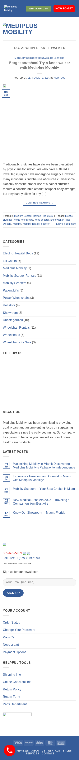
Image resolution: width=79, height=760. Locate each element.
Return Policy (12, 689)
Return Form (11, 696)
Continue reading (39, 202)
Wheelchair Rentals (16, 327)
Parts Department (15, 704)
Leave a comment (66, 223)
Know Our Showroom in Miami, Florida (39, 512)
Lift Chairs (10, 260)
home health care (23, 219)
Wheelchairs (11, 334)
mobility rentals (31, 223)
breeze (69, 215)
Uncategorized (13, 320)
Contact (48, 753)
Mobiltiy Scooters (14, 283)
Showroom (10, 312)
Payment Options (14, 652)
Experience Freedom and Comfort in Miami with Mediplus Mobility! (42, 478)
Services (32, 753)
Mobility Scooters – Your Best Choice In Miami (44, 488)
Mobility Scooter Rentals (32, 58)
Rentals (54, 750)
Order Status (11, 622)
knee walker (56, 219)
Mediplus (59, 78)
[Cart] (74, 29)
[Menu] (59, 28)
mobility (17, 223)
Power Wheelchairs (16, 297)
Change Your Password (19, 629)
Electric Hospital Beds (18, 253)
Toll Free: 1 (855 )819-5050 (21, 558)
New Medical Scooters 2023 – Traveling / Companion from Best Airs (41, 501)
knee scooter (42, 219)
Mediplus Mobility (15, 268)
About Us (38, 750)
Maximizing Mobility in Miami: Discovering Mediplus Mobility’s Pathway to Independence (44, 465)
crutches (7, 219)
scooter (45, 223)
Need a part (11, 644)
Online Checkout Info (17, 682)
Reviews (22, 750)
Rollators (57, 58)
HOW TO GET (64, 8)
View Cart (9, 637)
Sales (67, 750)
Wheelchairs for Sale (17, 342)
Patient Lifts (11, 290)
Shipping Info (12, 674)
